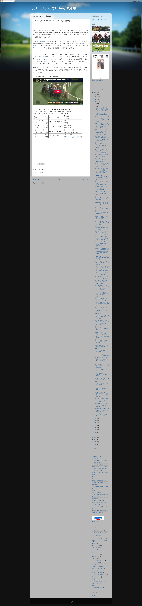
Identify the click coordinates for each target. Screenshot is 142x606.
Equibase (94, 452)
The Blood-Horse (96, 456)
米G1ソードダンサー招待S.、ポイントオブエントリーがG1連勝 (102, 217)
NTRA (93, 454)
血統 (40, 56)
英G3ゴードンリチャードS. (72, 137)
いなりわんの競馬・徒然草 (99, 468)
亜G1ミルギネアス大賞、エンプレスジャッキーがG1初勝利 (102, 263)
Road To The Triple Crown (99, 510)
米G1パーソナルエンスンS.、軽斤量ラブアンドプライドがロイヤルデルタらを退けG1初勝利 (102, 138)
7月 (96, 418)
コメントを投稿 (39, 172)
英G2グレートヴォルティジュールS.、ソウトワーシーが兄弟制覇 (102, 188)
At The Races (95, 496)
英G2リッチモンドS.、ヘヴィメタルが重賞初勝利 (102, 354)
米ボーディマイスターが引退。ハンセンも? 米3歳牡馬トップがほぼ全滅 (102, 165)
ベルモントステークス (97, 568)
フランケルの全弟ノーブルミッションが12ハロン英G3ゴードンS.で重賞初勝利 (102, 394)
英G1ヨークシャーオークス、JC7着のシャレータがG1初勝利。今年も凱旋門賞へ (102, 177)
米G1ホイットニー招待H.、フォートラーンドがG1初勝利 (102, 341)
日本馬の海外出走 (96, 587)
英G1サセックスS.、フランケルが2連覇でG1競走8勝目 (102, 374)
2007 (95, 444)
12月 (96, 97)
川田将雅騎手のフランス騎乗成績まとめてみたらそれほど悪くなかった (102, 410)
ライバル (94, 570)
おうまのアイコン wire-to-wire (100, 502)
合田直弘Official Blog (97, 482)
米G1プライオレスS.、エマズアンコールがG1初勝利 (101, 328)
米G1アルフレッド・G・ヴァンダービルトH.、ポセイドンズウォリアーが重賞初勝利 (102, 316)
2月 (96, 429)
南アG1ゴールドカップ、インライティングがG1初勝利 (101, 405)
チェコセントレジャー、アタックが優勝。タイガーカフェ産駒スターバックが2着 (102, 119)
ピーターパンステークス (98, 560)
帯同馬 (93, 585)
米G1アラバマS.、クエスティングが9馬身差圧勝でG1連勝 (101, 212)
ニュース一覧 (95, 556)
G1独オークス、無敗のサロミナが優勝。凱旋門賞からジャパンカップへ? (102, 304)
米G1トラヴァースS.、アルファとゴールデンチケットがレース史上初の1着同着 (102, 145)
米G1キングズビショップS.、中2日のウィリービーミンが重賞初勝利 (101, 151)
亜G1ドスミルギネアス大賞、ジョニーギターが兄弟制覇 (102, 257)
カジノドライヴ (96, 545)
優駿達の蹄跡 (95, 498)
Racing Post (95, 458)
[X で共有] (40, 164)
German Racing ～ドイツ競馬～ (100, 460)
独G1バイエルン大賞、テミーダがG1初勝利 (101, 273)
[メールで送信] (37, 164)
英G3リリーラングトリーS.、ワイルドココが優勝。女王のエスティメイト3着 (102, 360)
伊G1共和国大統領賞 (43, 41)
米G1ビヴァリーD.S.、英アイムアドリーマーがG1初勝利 (101, 203)
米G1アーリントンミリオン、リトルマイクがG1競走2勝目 (101, 198)
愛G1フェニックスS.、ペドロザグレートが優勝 (101, 277)
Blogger (74, 602)
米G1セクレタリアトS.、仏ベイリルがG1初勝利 (101, 208)
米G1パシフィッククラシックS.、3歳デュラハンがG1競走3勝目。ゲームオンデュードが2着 (102, 132)
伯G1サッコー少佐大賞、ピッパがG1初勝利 (101, 299)
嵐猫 (93, 476)
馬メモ (93, 478)
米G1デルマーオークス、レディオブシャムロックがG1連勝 (102, 223)
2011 (95, 435)
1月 (96, 432)
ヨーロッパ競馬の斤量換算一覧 (100, 494)
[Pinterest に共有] (44, 164)
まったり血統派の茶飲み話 (99, 480)
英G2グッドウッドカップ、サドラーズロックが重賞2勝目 (102, 350)
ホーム (60, 179)
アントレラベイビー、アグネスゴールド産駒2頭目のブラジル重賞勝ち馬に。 (102, 294)
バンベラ (94, 558)
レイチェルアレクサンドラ (99, 575)
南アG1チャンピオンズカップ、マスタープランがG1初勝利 (102, 400)
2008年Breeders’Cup (97, 530)
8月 (96, 106)
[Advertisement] (52, 26)
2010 (95, 437)
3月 (96, 427)
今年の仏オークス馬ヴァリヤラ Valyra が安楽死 (102, 114)
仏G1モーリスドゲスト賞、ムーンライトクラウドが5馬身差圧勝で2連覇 (102, 309)
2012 (95, 94)
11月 (96, 99)
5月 (96, 423)
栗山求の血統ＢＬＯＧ (97, 470)
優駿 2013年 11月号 (97, 51)
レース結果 (49, 113)
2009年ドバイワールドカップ (99, 532)
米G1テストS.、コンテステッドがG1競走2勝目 (101, 155)
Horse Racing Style (97, 504)
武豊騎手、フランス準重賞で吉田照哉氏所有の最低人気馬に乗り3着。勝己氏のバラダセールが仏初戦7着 (102, 251)
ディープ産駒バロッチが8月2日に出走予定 (101, 414)
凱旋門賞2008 (95, 583)
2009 (95, 439)
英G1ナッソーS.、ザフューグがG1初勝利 (101, 346)
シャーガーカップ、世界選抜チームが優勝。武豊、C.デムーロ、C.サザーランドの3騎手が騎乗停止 (102, 268)
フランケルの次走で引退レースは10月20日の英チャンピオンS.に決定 (102, 109)
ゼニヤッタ (95, 552)
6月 (96, 420)
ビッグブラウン (96, 562)
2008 (95, 441)
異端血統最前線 (96, 462)
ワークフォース (96, 577)
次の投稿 (36, 179)
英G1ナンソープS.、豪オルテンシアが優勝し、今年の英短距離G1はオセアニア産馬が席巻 (102, 170)
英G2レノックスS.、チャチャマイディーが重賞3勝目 (101, 388)
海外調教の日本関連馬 (97, 581)
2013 (95, 92)
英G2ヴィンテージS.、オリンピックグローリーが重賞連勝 (102, 366)
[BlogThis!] (39, 164)
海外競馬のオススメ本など (99, 512)
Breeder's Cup (95, 484)
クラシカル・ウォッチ (97, 464)
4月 (96, 425)
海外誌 (93, 579)
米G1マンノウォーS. (39, 48)
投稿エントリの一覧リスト (99, 19)
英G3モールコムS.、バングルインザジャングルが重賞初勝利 (102, 383)
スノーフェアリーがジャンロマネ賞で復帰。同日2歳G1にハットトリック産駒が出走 (102, 244)
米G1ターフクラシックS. (54, 56)
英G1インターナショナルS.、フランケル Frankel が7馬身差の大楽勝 (101, 183)
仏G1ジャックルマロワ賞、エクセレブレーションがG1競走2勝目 (102, 282)
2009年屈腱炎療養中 (97, 536)
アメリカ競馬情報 (96, 492)
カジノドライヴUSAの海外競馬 (54, 8)
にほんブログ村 (96, 521)
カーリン (94, 543)
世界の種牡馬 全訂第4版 (98, 80)
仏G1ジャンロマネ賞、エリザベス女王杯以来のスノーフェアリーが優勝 (102, 233)
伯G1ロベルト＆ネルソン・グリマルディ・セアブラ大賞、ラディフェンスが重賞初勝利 (102, 287)
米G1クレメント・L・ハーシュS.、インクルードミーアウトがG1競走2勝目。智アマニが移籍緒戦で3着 (102, 334)
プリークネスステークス (98, 566)
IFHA (93, 490)
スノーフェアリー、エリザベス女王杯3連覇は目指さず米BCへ (102, 228)
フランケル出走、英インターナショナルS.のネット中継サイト (102, 193)
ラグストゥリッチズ (97, 572)
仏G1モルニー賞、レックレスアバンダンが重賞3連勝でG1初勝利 (101, 238)
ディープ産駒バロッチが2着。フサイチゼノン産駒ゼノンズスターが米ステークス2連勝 (102, 125)
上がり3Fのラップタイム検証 (99, 466)
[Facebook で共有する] (42, 164)
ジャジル (94, 549)
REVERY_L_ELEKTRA (98, 500)
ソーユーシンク (96, 554)
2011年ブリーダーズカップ (99, 538)
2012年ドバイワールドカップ (99, 540)
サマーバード (95, 547)
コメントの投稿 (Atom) (42, 183)
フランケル (95, 564)
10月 (96, 101)
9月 (96, 103)
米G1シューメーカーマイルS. (50, 59)
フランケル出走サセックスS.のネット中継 (102, 378)
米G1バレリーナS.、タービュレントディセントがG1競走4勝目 (102, 160)
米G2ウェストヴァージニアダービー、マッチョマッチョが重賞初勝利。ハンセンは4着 (102, 322)
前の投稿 (85, 179)
